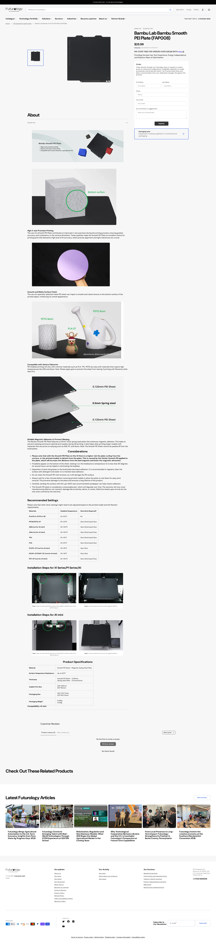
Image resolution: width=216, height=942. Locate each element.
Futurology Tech (19, 876)
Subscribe (203, 923)
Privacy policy (88, 937)
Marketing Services (151, 873)
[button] (202, 9)
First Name (139, 82)
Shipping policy (110, 937)
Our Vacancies (59, 882)
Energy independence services (155, 882)
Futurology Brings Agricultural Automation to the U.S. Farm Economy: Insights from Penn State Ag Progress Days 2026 (22, 835)
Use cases (102, 879)
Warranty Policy (60, 901)
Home (8, 23)
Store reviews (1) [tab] (63, 732)
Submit (161, 123)
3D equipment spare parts (22, 23)
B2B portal (147, 885)
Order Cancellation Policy (63, 899)
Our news (102, 873)
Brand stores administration (154, 887)
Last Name (165, 82)
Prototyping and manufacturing (155, 876)
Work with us (59, 885)
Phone (138, 91)
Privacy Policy (59, 893)
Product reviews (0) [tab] (48, 732)
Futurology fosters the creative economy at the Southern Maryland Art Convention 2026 (191, 835)
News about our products (108, 876)
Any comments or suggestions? (146, 109)
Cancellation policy (138, 937)
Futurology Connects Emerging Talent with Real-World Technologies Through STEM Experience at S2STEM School (55, 836)
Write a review (108, 744)
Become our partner (61, 887)
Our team (57, 876)
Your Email (139, 100)
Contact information (123, 937)
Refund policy (99, 937)
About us (57, 873)
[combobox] (100, 9)
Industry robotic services (153, 879)
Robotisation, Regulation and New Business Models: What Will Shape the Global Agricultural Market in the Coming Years (90, 836)
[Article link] (22, 825)
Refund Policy (59, 896)
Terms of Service (60, 890)
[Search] (171, 9)
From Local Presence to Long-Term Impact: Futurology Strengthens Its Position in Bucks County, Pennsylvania (159, 835)
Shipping (137, 48)
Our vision (58, 879)
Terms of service (77, 937)
